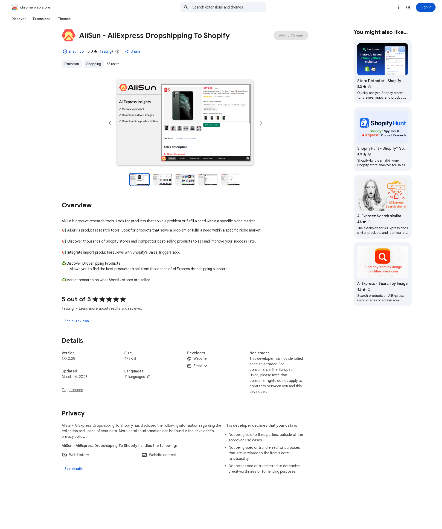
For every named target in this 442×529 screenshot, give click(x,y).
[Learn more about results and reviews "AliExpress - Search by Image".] (368, 289)
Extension (71, 64)
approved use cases (245, 440)
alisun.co (76, 51)
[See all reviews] (77, 320)
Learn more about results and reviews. (110, 308)
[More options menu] (398, 7)
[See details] (73, 468)
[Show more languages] (148, 377)
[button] (408, 7)
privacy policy (73, 436)
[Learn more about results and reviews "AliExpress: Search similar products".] (368, 221)
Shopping (93, 64)
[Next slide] (260, 123)
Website (200, 358)
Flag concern (72, 390)
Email (197, 366)
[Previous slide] (109, 123)
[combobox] (229, 7)
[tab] (18, 19)
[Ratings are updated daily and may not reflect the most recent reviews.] (117, 51)
